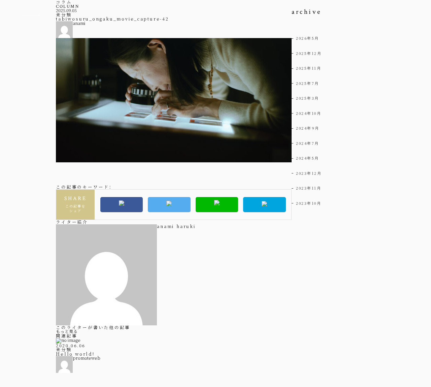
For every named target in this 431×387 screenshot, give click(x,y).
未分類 (64, 14)
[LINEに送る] (217, 204)
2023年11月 (308, 188)
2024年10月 (308, 113)
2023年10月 (308, 203)
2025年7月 (307, 83)
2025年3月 (307, 98)
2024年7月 (307, 143)
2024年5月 (307, 158)
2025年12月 (309, 53)
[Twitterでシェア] (169, 204)
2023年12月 (309, 173)
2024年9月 (308, 128)
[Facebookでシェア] (121, 204)
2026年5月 (307, 38)
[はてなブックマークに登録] (264, 204)
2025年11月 (308, 68)
